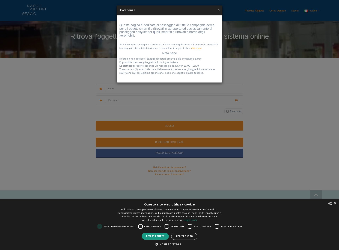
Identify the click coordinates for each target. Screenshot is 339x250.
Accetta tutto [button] (155, 236)
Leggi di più (191, 220)
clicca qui (196, 48)
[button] (169, 244)
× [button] (335, 203)
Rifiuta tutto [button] (184, 236)
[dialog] (169, 224)
